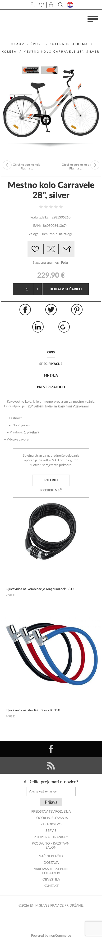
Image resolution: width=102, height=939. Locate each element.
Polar (64, 262)
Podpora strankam (51, 837)
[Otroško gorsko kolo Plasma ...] (7, 164)
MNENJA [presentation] (51, 375)
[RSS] (51, 765)
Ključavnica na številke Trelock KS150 (33, 710)
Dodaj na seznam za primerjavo (51, 249)
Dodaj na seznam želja (35, 249)
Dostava (51, 862)
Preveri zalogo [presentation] (51, 387)
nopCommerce (60, 935)
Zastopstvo (51, 824)
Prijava (51, 802)
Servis (51, 830)
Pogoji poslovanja (51, 818)
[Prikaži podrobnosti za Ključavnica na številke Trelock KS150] (51, 653)
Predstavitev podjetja (51, 811)
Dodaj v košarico (66, 289)
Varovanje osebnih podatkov (51, 871)
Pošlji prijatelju (66, 249)
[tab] (51, 352)
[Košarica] (32, 4)
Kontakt (51, 886)
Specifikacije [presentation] (50, 364)
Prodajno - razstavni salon (51, 845)
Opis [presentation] (51, 352)
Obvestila (51, 879)
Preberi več (51, 490)
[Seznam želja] (41, 4)
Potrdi (51, 480)
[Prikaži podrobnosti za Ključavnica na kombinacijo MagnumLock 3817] (51, 531)
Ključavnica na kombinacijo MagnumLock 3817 (40, 589)
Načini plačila (51, 856)
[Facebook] (51, 749)
